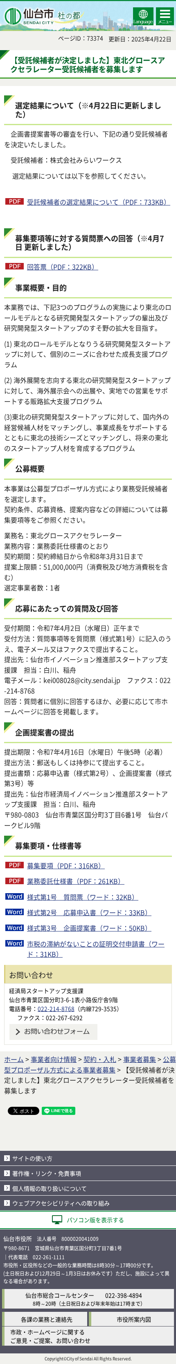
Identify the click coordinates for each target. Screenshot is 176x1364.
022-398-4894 (123, 1295)
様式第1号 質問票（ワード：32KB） (82, 897)
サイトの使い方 (32, 1158)
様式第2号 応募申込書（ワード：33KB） (89, 912)
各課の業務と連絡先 (46, 1319)
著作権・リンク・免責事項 (46, 1173)
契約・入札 (99, 1059)
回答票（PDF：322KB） (62, 266)
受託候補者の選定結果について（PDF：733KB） (98, 202)
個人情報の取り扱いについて (49, 1188)
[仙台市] (43, 16)
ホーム (14, 1059)
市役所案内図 (134, 1319)
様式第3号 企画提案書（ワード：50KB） (89, 928)
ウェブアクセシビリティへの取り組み (61, 1203)
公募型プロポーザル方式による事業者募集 (90, 1064)
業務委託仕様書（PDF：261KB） (75, 881)
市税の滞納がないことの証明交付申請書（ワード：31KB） (96, 949)
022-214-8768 (56, 1008)
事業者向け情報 (54, 1059)
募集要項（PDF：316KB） (66, 865)
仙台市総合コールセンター (59, 1295)
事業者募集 (139, 1059)
